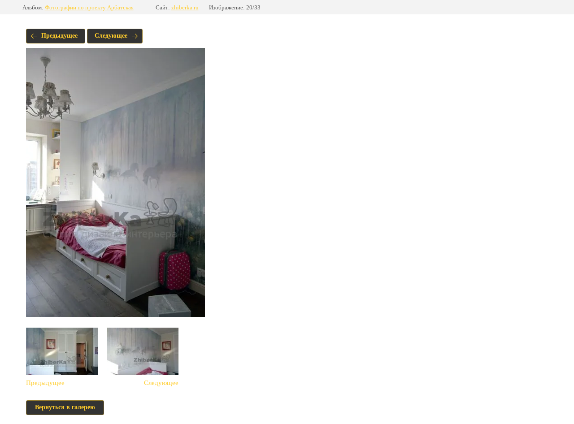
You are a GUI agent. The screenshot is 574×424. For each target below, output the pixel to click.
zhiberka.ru (185, 7)
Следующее (111, 35)
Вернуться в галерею (65, 407)
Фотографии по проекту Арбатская (89, 7)
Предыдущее (59, 35)
